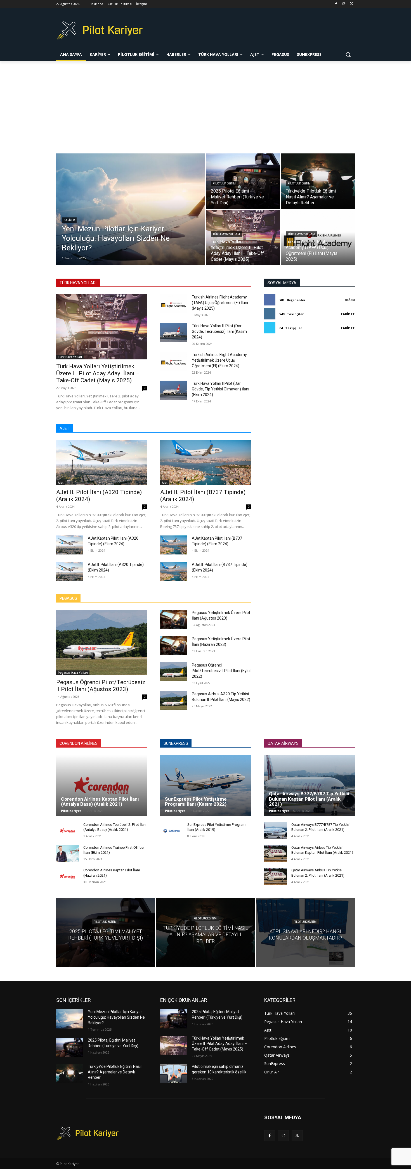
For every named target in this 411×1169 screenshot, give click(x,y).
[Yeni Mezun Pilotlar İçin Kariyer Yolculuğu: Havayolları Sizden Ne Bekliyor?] (130, 209)
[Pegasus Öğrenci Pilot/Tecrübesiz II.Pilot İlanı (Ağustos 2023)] (101, 642)
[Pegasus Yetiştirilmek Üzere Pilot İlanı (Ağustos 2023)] (173, 619)
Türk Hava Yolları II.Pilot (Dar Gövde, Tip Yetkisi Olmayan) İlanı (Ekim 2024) (220, 389)
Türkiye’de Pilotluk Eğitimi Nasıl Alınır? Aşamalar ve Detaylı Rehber (114, 1072)
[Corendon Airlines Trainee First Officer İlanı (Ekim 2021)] (67, 853)
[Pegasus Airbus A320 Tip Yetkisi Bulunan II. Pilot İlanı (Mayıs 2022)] (173, 700)
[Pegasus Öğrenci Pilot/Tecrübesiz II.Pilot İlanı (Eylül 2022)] (173, 671)
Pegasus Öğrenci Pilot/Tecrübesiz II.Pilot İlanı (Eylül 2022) (221, 671)
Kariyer (69, 220)
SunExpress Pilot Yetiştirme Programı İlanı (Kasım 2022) (196, 801)
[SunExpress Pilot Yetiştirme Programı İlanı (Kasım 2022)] (205, 785)
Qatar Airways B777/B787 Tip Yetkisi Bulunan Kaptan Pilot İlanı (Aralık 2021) (309, 799)
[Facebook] (336, 4)
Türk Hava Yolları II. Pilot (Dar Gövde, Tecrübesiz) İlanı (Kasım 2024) (219, 331)
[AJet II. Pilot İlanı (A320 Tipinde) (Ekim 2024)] (69, 571)
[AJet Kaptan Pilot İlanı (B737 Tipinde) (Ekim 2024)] (173, 544)
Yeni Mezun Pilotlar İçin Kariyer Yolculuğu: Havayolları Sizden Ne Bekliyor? (116, 1017)
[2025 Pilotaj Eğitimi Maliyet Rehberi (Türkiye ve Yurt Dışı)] (243, 181)
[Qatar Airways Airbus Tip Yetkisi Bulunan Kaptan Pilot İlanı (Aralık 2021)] (275, 853)
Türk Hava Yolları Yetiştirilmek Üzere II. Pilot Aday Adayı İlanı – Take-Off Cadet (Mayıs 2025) (98, 373)
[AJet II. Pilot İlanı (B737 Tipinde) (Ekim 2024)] (173, 571)
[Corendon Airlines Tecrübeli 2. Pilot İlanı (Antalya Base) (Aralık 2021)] (67, 830)
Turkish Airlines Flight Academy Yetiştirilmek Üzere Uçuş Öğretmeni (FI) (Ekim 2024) (219, 360)
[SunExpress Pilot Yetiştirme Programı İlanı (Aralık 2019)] (171, 830)
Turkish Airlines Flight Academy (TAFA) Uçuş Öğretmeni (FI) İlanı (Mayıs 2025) (220, 302)
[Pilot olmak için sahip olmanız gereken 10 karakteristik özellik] (173, 1073)
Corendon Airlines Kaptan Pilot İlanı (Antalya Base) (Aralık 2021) (100, 801)
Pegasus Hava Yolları (73, 673)
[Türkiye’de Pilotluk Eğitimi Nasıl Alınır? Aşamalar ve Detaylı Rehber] (318, 181)
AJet (60, 483)
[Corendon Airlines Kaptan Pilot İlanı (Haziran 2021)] (67, 876)
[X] (351, 4)
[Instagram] (344, 4)
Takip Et (348, 314)
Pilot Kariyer (71, 810)
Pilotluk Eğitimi (225, 183)
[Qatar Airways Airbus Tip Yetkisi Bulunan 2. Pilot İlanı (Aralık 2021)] (275, 876)
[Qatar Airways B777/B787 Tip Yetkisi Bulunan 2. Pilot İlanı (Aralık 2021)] (275, 830)
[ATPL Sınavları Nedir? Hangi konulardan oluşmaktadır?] (305, 932)
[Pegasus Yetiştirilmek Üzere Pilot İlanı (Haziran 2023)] (173, 645)
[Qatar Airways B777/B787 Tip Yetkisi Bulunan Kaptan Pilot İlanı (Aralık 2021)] (309, 785)
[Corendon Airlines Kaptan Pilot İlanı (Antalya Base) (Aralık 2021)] (101, 785)
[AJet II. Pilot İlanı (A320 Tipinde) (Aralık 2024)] (101, 462)
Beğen (350, 300)
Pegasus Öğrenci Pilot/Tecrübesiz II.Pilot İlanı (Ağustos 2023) (100, 686)
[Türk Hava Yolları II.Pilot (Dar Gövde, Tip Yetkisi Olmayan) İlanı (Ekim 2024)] (173, 390)
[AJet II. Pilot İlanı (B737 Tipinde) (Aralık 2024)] (205, 462)
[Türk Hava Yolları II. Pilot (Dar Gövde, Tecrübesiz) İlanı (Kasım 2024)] (173, 332)
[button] (348, 54)
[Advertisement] (205, 103)
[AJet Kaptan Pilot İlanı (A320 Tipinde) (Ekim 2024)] (69, 544)
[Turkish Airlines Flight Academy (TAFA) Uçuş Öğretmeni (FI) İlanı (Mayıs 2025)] (318, 237)
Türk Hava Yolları (226, 234)
